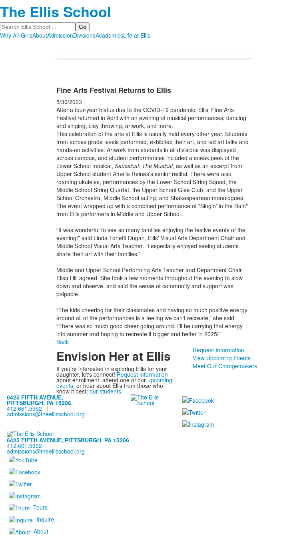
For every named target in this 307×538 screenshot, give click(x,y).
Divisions (84, 35)
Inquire (45, 519)
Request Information (218, 350)
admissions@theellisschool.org (46, 414)
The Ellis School (55, 11)
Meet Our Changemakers (225, 366)
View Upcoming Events (222, 358)
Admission (60, 35)
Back (62, 342)
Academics (109, 35)
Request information (142, 374)
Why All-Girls (16, 35)
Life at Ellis (136, 35)
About (39, 35)
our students (105, 391)
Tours (40, 507)
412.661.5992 (24, 408)
